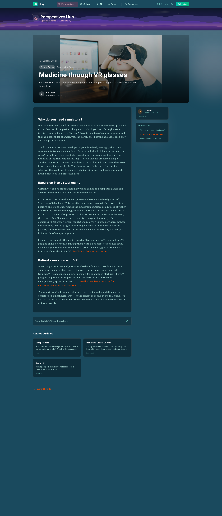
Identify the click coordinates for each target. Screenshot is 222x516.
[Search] (172, 4)
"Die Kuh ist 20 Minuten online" (90, 251)
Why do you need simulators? (152, 130)
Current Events (50, 60)
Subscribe (182, 4)
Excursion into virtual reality (152, 134)
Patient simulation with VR (150, 138)
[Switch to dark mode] (166, 4)
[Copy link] (127, 321)
